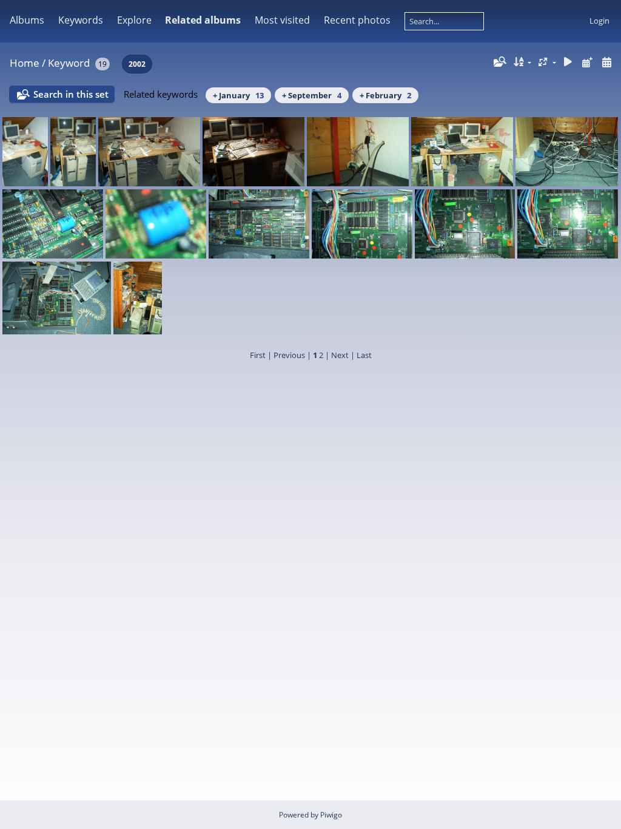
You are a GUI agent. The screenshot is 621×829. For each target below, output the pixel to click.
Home (24, 63)
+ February (385, 95)
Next (340, 355)
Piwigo (331, 815)
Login (599, 20)
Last (364, 355)
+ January (238, 95)
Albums (27, 20)
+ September (311, 95)
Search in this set (71, 94)
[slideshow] (568, 62)
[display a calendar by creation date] (606, 62)
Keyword (69, 63)
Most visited (282, 20)
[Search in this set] (499, 62)
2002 (137, 64)
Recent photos (357, 20)
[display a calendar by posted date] (587, 62)
